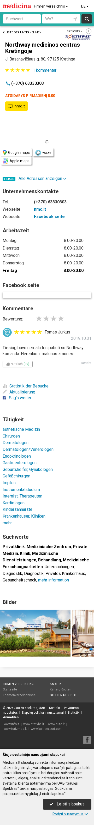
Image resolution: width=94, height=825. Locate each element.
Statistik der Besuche (29, 386)
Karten (56, 684)
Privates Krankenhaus (65, 573)
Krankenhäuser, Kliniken (24, 516)
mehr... (8, 522)
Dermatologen (15, 442)
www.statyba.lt (33, 724)
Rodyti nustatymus (68, 814)
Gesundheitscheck (19, 580)
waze (46, 152)
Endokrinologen (17, 456)
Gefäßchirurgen (16, 476)
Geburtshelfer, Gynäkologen (28, 469)
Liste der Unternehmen (23, 32)
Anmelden (11, 717)
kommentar (44, 70)
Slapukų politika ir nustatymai (43, 712)
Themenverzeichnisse (19, 695)
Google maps (19, 152)
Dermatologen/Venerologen (28, 449)
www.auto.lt (56, 724)
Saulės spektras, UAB (29, 708)
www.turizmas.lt (15, 729)
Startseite (10, 689)
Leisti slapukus (70, 804)
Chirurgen (11, 436)
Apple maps (20, 161)
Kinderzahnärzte (17, 509)
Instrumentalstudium (21, 489)
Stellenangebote (64, 695)
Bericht (86, 363)
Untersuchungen (59, 566)
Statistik (73, 712)
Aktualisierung (22, 392)
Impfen (9, 482)
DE (83, 6)
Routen (66, 689)
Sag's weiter (20, 397)
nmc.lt (20, 106)
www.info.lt (11, 724)
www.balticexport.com (46, 729)
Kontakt (54, 708)
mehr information (53, 580)
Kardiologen (14, 502)
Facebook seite (49, 216)
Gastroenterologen (20, 462)
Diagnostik (12, 573)
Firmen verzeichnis (50, 6)
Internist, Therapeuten (22, 496)
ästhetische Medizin (21, 429)
